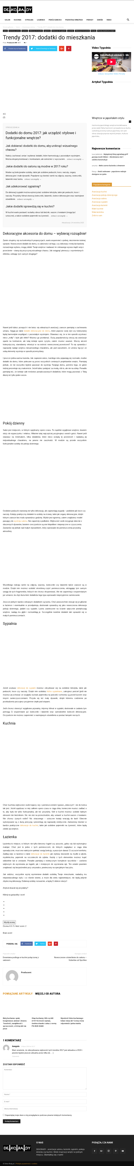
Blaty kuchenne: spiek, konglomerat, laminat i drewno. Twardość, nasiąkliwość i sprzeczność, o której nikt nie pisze (15, 1023)
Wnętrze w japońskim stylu (108, 118)
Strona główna (8, 27)
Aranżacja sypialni (99, 202)
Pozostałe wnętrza (74, 20)
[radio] (46, 901)
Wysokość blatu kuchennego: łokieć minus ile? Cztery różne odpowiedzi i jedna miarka (72, 1020)
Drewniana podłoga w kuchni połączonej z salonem (21, 958)
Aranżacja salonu (28, 27)
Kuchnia (17, 20)
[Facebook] (94, 1151)
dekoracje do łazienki (40, 854)
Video (109, 20)
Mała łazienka (98, 212)
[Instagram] (108, 1151)
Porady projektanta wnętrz (106, 31)
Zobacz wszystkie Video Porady (111, 73)
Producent (11, 43)
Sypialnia (29, 20)
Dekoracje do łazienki (82, 31)
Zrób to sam (97, 215)
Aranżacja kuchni (99, 192)
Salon (7, 20)
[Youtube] (122, 1151)
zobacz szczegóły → (75, 159)
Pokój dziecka (55, 20)
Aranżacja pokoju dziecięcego (104, 195)
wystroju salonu (20, 521)
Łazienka (41, 20)
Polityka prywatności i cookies (26, 1163)
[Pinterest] (115, 1151)
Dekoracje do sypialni (59, 31)
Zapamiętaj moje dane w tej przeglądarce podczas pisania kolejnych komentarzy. (38, 1115)
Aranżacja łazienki (99, 205)
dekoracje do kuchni (29, 825)
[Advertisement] (45, 398)
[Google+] (101, 1151)
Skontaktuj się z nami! (53, 1154)
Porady (89, 20)
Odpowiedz (15, 1056)
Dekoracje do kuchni (35, 31)
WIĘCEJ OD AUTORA (47, 993)
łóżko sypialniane (54, 691)
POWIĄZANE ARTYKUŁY (18, 993)
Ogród (100, 20)
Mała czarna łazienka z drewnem (112, 165)
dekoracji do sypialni (26, 688)
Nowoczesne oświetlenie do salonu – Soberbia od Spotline (70, 958)
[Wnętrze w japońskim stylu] (111, 100)
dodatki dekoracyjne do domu (37, 331)
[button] (128, 20)
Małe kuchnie (97, 209)
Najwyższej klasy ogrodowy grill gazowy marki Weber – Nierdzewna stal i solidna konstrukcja (110, 157)
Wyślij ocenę (9, 922)
